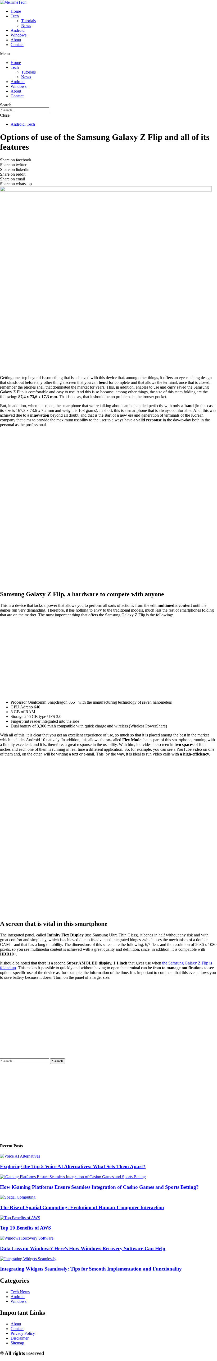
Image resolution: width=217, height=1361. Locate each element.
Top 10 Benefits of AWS (25, 1228)
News (26, 25)
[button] (108, 53)
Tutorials (28, 21)
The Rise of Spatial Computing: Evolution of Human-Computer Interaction (82, 1207)
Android (18, 30)
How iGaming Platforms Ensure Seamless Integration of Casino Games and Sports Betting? (99, 1187)
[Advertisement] (108, 334)
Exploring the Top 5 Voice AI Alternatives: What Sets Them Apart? (73, 1166)
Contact (17, 44)
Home (16, 11)
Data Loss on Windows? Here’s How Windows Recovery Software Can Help (82, 1248)
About (16, 40)
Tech (15, 16)
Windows (18, 35)
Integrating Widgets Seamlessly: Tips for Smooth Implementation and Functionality (91, 1269)
